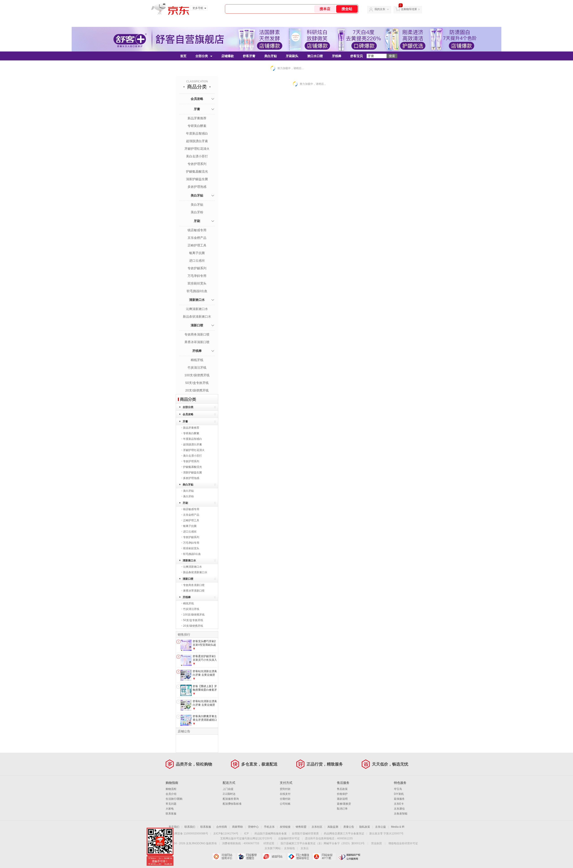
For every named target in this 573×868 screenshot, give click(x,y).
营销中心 (253, 826)
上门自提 (228, 789)
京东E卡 (399, 803)
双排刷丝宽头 (197, 283)
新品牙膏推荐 (197, 118)
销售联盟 (301, 826)
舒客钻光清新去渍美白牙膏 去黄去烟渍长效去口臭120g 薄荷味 (205, 676)
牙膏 (197, 109)
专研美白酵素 (197, 126)
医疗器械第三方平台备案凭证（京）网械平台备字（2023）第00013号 (323, 843)
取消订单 (342, 808)
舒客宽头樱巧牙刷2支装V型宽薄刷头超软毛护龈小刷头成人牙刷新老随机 (205, 646)
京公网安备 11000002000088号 (188, 833)
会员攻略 (197, 98)
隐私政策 (364, 826)
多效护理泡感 (197, 186)
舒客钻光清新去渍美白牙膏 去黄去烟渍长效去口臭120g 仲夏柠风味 (205, 706)
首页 (183, 56)
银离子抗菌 (197, 253)
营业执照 (376, 843)
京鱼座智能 (400, 813)
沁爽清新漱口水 (197, 309)
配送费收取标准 (232, 803)
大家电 (170, 808)
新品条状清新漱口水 (197, 316)
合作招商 (221, 826)
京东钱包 (289, 848)
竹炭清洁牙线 (197, 367)
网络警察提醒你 (249, 856)
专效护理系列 (197, 164)
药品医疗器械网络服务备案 (270, 833)
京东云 (305, 848)
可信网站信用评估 (223, 856)
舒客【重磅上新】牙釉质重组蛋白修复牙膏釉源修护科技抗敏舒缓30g (205, 691)
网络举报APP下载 (324, 856)
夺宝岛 (398, 789)
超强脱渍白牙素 (197, 141)
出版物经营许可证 (289, 838)
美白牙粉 (197, 212)
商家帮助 (237, 826)
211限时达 (229, 793)
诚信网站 (274, 856)
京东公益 (380, 826)
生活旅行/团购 (174, 798)
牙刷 (197, 221)
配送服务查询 (231, 798)
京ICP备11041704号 (225, 833)
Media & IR (397, 826)
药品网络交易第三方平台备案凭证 (344, 833)
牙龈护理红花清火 (197, 148)
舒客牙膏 (249, 56)
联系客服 (171, 813)
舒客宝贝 (356, 56)
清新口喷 (197, 325)
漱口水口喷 (315, 56)
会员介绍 (171, 793)
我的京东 (379, 9)
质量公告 (348, 826)
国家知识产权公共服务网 (349, 856)
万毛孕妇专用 (197, 276)
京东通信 (399, 808)
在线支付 (285, 793)
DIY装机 (399, 793)
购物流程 (171, 789)
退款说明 (342, 798)
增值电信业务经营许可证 (403, 843)
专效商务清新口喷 (197, 334)
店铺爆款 (227, 56)
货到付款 (285, 789)
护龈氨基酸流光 (197, 171)
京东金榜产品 (197, 237)
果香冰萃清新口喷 (197, 342)
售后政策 (342, 789)
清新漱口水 (197, 299)
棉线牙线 (197, 360)
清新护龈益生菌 (197, 179)
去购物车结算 (409, 9)
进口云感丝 (197, 260)
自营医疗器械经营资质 (305, 833)
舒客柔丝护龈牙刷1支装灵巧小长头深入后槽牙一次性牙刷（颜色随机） (205, 661)
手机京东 (269, 826)
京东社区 (317, 826)
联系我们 (189, 826)
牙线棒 (336, 56)
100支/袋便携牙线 (197, 375)
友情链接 (285, 826)
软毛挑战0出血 (197, 291)
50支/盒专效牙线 (197, 383)
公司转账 (285, 803)
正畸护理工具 (197, 245)
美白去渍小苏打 (197, 156)
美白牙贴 (270, 56)
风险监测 (332, 826)
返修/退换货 (344, 803)
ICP (246, 833)
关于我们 (174, 826)
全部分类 (201, 56)
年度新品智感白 (197, 133)
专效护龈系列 (197, 268)
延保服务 (399, 798)
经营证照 (268, 843)
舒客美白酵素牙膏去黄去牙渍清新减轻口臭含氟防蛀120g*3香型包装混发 (205, 721)
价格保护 (342, 793)
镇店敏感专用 (197, 230)
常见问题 (171, 803)
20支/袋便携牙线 (197, 390)
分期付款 (285, 798)
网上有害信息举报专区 (299, 856)
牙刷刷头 (292, 56)
